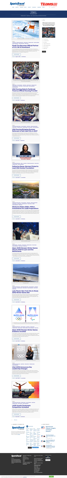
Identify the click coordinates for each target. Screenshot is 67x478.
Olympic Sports (26, 42)
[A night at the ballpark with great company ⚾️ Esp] (31, 440)
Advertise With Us (25, 457)
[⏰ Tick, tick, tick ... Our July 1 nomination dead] (38, 437)
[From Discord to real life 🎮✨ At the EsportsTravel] (35, 440)
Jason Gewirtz (23, 177)
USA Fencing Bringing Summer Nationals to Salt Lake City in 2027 (24, 130)
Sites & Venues (30, 127)
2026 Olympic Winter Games (16, 286)
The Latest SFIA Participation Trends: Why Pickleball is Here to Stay (50, 446)
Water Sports (20, 204)
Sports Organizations (15, 43)
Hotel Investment (37, 470)
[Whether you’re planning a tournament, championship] (27, 430)
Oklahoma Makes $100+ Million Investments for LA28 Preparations (25, 207)
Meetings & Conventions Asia (38, 460)
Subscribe (39, 7)
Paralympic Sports (30, 42)
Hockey (22, 163)
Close (51, 476)
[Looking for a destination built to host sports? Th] (27, 433)
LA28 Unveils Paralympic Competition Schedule (21, 406)
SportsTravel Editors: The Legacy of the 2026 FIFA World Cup (50, 441)
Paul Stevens (24, 56)
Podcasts (21, 7)
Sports (25, 7)
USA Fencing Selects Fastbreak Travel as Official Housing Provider (24, 90)
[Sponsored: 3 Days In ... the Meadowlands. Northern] (27, 437)
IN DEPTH (17, 7)
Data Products (36, 471)
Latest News (14, 42)
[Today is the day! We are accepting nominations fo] (31, 437)
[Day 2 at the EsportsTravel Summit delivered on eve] (27, 440)
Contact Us (24, 456)
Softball (33, 203)
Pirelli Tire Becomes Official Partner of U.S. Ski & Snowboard (25, 46)
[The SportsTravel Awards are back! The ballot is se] (35, 430)
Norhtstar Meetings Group (38, 458)
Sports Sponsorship (21, 43)
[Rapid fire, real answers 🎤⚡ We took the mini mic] (38, 440)
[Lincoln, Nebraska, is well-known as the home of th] (31, 430)
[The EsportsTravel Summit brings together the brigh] (31, 444)
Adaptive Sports (23, 402)
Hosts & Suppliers (23, 126)
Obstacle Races (14, 203)
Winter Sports (26, 43)
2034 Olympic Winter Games (16, 163)
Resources (34, 7)
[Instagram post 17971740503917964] (31, 433)
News (13, 7)
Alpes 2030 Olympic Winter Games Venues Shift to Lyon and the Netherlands (25, 249)
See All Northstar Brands (38, 472)
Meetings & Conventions (38, 459)
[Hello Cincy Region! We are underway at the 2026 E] (38, 444)
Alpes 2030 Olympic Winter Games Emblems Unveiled (25, 330)
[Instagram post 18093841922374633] (35, 437)
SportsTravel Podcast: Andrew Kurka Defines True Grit (50, 436)
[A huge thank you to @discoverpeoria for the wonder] (27, 444)
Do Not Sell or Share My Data (27, 462)
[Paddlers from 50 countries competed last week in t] (38, 430)
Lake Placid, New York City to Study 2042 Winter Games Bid (25, 291)
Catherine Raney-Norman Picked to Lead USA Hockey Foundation (25, 167)
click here (18, 434)
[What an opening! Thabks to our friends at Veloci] (35, 444)
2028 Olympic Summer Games (16, 126)
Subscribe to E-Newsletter (27, 455)
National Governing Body (19, 42)
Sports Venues (36, 287)
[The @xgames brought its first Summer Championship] (35, 433)
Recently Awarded (25, 127)
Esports (29, 7)
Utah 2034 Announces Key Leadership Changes (22, 368)
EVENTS (43, 7)
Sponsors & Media (36, 42)
